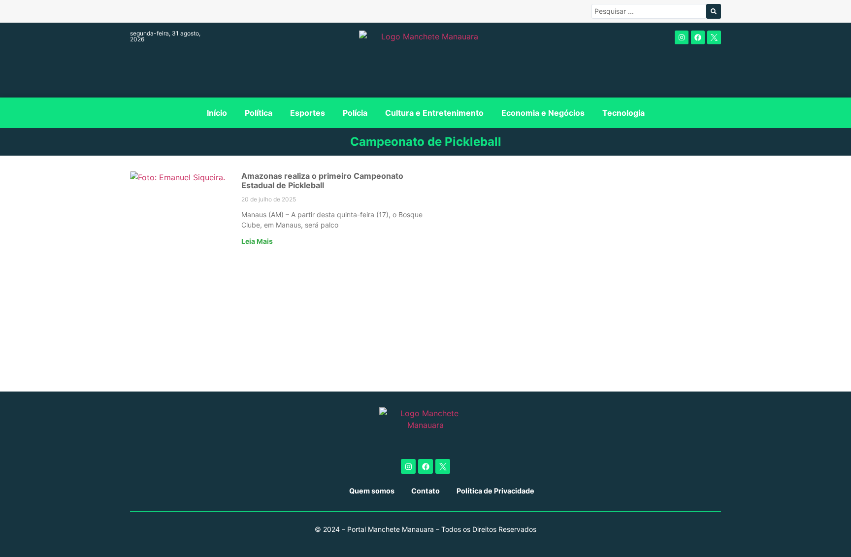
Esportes (307, 113)
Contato (425, 491)
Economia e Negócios (543, 113)
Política (258, 113)
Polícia (355, 113)
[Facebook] (698, 37)
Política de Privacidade (495, 491)
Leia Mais (257, 241)
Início (217, 113)
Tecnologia (623, 113)
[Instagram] (681, 37)
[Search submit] (713, 11)
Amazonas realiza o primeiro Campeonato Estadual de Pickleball (322, 180)
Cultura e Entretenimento (434, 113)
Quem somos (371, 491)
